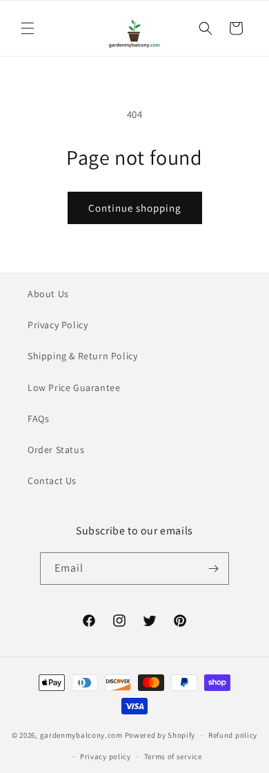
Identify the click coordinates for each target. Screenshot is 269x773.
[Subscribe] (213, 568)
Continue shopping (134, 207)
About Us (48, 294)
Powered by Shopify (160, 735)
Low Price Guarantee (74, 387)
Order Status (56, 449)
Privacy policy (105, 756)
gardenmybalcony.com (81, 735)
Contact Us (52, 480)
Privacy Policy (58, 325)
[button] (27, 28)
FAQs (38, 418)
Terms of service (173, 756)
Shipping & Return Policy (82, 356)
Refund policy (232, 735)
